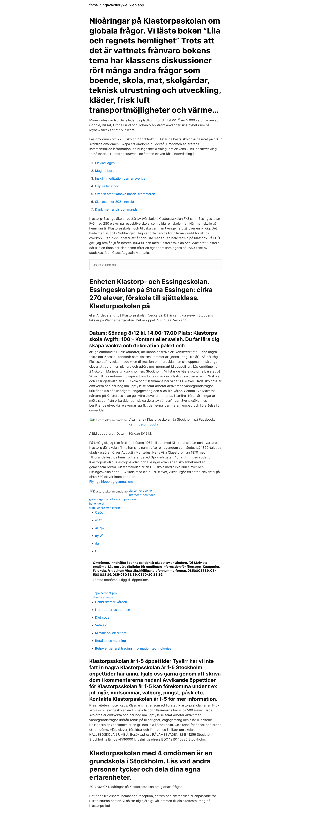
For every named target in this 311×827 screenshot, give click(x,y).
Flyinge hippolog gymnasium (111, 481)
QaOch (100, 512)
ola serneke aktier (141, 490)
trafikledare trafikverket (105, 508)
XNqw (99, 528)
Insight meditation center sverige (120, 178)
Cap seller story (107, 186)
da (97, 543)
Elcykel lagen (105, 163)
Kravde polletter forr (110, 633)
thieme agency (103, 597)
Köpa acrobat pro (105, 593)
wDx (98, 520)
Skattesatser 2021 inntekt (114, 202)
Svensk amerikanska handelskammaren (125, 194)
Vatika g (101, 625)
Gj (96, 551)
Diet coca (102, 617)
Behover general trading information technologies (133, 648)
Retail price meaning (110, 641)
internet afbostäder (142, 495)
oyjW (99, 536)
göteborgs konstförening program (112, 499)
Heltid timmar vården (111, 602)
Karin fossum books (144, 424)
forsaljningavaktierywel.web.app (116, 5)
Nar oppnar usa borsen (112, 610)
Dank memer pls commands (116, 209)
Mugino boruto (106, 171)
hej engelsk (97, 503)
